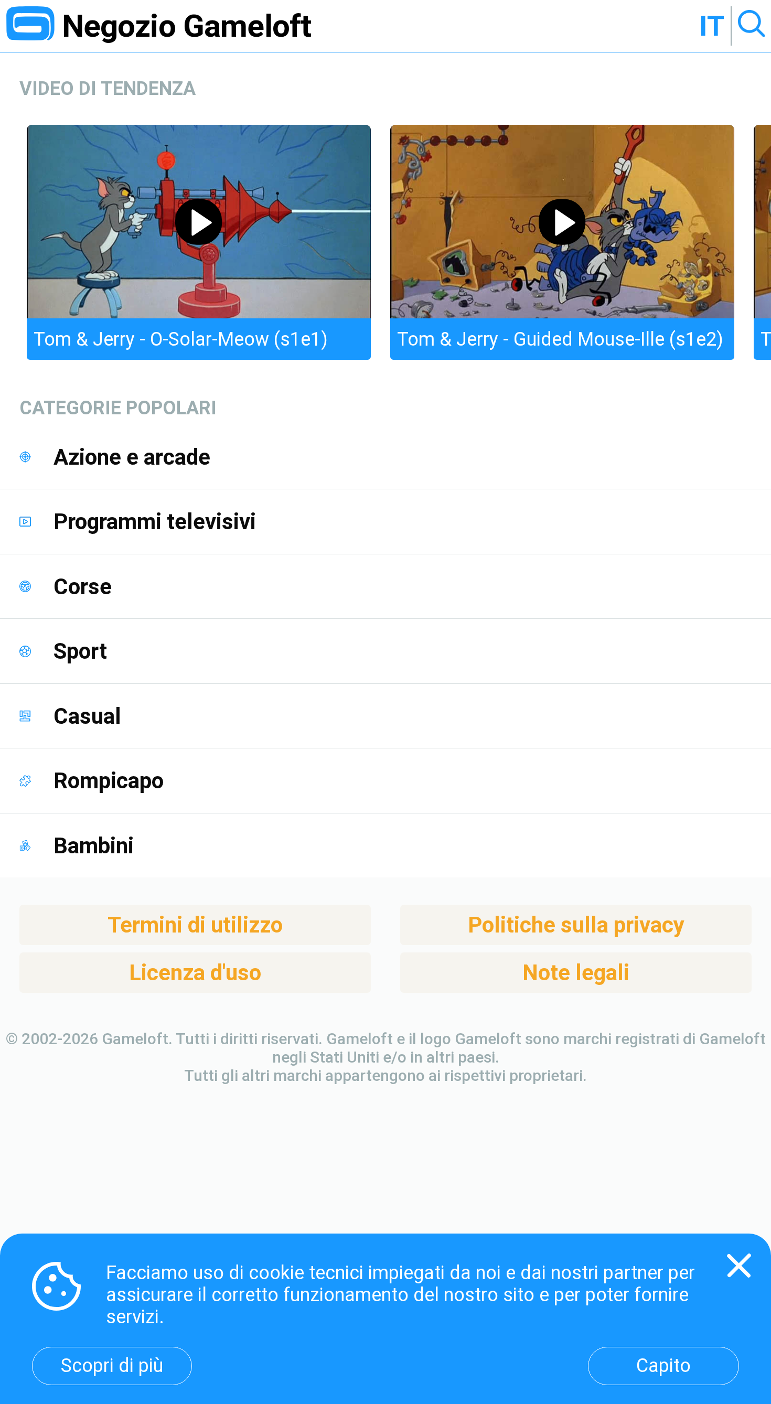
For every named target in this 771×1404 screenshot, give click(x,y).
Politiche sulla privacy (576, 925)
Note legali (575, 972)
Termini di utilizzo (195, 925)
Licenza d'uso (195, 972)
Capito (663, 1366)
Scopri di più (112, 1366)
